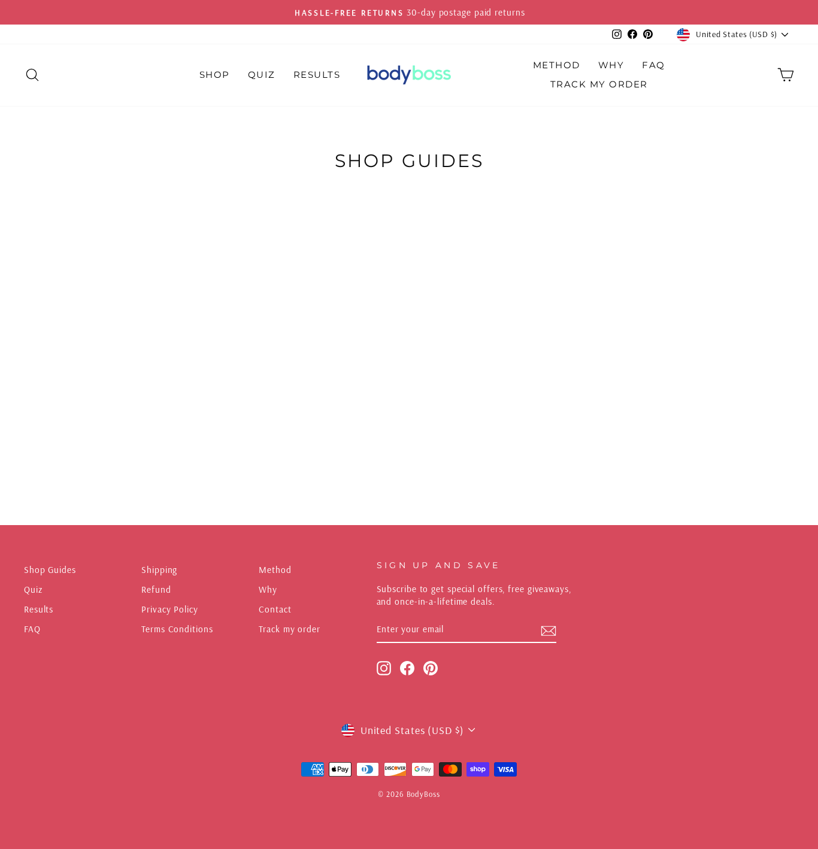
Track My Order (599, 84)
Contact (275, 609)
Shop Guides (50, 569)
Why (611, 65)
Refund (156, 589)
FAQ (653, 65)
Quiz (261, 74)
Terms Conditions (177, 629)
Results (317, 74)
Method (556, 65)
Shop (214, 74)
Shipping (159, 569)
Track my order (289, 629)
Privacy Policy (169, 609)
